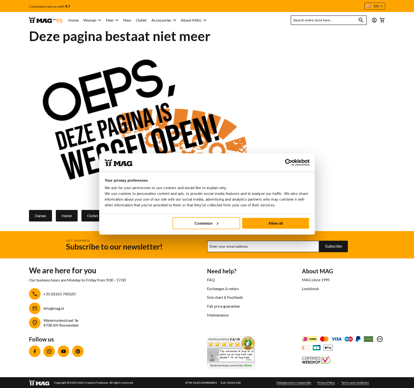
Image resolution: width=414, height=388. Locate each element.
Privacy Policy (326, 382)
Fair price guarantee (223, 306)
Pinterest (78, 351)
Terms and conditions (355, 382)
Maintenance (218, 315)
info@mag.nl (53, 308)
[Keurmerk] (316, 360)
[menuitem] (92, 20)
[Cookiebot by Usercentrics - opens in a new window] (289, 162)
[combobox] (329, 20)
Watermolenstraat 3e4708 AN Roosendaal (60, 323)
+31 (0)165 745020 (59, 294)
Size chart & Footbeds (225, 297)
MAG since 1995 (316, 279)
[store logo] (46, 20)
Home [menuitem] (73, 20)
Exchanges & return (223, 288)
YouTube (63, 351)
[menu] (122, 20)
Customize (204, 223)
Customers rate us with (49, 6)
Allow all (275, 223)
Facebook (34, 351)
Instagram (49, 351)
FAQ (211, 279)
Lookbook (310, 288)
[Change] (374, 20)
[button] (375, 6)
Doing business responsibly (293, 382)
